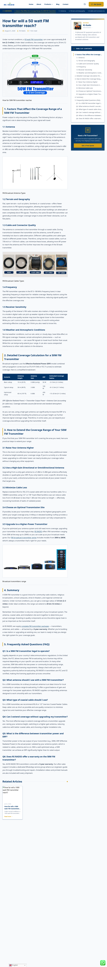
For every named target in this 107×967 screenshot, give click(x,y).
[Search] (84, 4)
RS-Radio (22, 31)
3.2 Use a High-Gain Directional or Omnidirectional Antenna (89, 85)
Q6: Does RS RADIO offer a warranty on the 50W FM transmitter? (89, 118)
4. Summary (79, 97)
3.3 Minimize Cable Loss (84, 88)
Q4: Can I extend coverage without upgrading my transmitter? (89, 112)
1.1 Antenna (62, 11)
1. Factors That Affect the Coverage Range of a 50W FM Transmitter (35, 11)
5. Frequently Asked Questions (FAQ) (87, 100)
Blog (57, 4)
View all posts (87, 27)
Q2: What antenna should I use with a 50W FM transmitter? (89, 106)
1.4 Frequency (81, 67)
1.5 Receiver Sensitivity (84, 70)
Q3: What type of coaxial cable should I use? (89, 109)
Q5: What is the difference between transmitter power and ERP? (89, 115)
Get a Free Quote (88, 146)
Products (47, 4)
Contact (65, 4)
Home (31, 4)
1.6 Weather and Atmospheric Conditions (89, 73)
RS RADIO (38, 531)
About (39, 4)
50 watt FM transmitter (34, 39)
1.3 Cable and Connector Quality (87, 64)
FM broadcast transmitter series (23, 537)
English (15, 965)
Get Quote (97, 4)
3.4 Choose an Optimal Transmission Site (89, 91)
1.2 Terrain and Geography (77, 11)
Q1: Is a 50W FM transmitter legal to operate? (89, 103)
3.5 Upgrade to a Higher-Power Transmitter (89, 94)
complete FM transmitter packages (35, 626)
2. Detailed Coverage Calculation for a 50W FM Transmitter (88, 76)
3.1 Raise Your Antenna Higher (86, 82)
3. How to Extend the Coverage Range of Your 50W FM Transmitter (88, 79)
